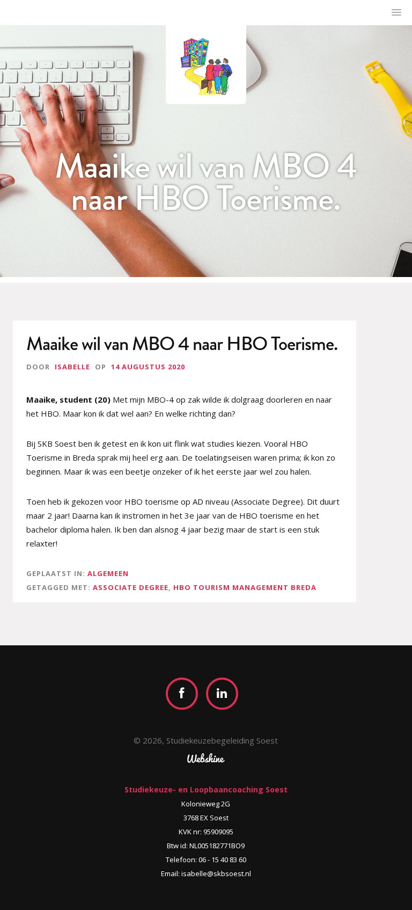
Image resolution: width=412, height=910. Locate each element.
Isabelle (72, 367)
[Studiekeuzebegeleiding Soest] (206, 64)
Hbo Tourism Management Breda (245, 587)
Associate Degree (130, 587)
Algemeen (108, 573)
